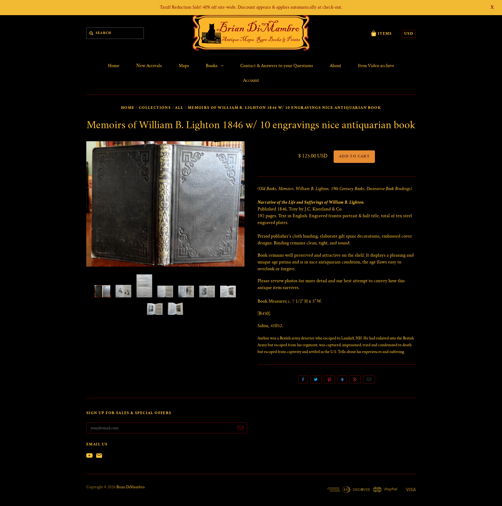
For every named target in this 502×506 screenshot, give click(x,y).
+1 (355, 379)
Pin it (329, 379)
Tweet (315, 379)
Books (212, 66)
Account (251, 81)
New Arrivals (149, 66)
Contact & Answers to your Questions (276, 66)
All (179, 108)
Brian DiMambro (130, 487)
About (335, 66)
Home (113, 66)
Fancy (342, 379)
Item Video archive (376, 66)
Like (303, 379)
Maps (184, 66)
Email (369, 379)
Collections (155, 108)
